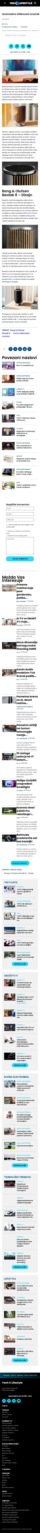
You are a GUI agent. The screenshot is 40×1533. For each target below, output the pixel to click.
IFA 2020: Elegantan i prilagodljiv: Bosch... (25, 406)
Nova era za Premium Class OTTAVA (25, 1159)
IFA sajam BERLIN (7, 1505)
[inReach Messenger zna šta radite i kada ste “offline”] (9, 1013)
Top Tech (5, 1417)
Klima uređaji (6, 1451)
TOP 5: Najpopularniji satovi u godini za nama (25, 891)
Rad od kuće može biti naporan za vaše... (25, 1228)
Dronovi (4, 1435)
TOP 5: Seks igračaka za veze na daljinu (25, 944)
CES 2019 (19, 456)
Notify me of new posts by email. (18, 536)
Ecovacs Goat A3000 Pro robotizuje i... (26, 811)
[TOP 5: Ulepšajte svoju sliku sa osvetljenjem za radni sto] (9, 916)
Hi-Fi (18, 652)
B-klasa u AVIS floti (24, 1339)
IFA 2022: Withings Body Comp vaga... (24, 473)
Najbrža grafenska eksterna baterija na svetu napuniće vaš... (25, 1215)
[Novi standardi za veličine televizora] (8, 446)
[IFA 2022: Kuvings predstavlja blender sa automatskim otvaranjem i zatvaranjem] (9, 1114)
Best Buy (5, 1412)
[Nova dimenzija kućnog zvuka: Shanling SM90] (9, 645)
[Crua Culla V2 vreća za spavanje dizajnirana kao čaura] (9, 1285)
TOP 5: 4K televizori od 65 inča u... (24, 905)
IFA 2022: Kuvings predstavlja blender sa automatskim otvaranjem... (25, 1118)
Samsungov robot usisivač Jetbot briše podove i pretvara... (25, 1133)
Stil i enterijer (22, 738)
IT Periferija (5, 1437)
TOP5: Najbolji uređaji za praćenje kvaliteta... (25, 393)
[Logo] (21, 3)
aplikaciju (32, 142)
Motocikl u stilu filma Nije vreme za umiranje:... (25, 1353)
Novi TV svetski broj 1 (25, 365)
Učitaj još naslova (19, 863)
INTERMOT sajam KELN (9, 1515)
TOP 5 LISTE (10, 882)
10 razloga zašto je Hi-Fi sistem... (25, 756)
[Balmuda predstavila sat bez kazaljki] (9, 838)
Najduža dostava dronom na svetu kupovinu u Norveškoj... (24, 1259)
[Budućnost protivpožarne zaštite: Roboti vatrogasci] (9, 1184)
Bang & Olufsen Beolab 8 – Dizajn (19, 873)
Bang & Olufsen (17, 330)
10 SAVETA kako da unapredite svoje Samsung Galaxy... (24, 985)
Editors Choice (7, 1414)
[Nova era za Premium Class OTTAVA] (9, 1158)
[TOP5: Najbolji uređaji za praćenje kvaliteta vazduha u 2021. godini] (8, 392)
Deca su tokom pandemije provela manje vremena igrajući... (24, 1242)
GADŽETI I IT (11, 975)
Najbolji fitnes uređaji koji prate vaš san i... (25, 931)
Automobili (21, 1297)
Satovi (4, 1483)
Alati (18, 482)
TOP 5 (18, 415)
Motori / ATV (6, 1478)
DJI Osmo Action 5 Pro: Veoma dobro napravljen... (24, 1058)
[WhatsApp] (20, 349)
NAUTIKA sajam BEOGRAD (10, 1517)
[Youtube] (28, 46)
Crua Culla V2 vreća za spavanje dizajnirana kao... (25, 1288)
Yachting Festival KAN (9, 1520)
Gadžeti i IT (20, 389)
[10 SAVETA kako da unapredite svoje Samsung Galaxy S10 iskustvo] (9, 982)
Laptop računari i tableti (10, 1430)
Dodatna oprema (8, 1440)
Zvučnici (24, 27)
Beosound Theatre (30, 213)
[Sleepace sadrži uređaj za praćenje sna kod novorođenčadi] (8, 459)
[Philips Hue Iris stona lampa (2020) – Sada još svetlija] (8, 379)
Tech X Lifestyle (12, 1382)
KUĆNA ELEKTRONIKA (16, 1077)
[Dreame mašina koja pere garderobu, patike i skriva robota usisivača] (9, 588)
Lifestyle (20, 887)
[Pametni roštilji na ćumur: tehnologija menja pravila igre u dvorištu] (9, 728)
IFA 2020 (19, 402)
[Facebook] (11, 46)
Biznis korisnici (6, 1496)
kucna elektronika (21, 333)
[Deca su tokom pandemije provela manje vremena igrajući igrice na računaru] (9, 1239)
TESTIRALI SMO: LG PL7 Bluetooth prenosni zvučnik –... (25, 999)
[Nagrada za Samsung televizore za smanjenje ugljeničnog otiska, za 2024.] (8, 432)
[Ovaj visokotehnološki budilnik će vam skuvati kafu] (9, 1100)
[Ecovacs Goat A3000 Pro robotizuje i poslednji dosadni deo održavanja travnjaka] (9, 811)
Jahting (4, 1480)
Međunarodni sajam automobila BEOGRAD (15, 1510)
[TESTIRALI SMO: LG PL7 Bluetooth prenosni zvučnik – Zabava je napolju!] (9, 997)
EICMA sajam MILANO (9, 1508)
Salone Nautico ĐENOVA (10, 1522)
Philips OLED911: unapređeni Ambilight (27, 784)
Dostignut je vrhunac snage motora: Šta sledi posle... (25, 1302)
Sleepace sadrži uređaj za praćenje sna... (26, 460)
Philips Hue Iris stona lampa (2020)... (25, 379)
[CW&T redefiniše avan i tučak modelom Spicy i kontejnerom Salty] (8, 485)
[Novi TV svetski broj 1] (8, 366)
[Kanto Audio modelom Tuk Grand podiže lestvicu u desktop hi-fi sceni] (9, 672)
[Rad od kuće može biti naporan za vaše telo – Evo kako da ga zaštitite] (9, 1227)
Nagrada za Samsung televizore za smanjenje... (25, 433)
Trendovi (20, 1181)
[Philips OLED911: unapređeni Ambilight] (9, 783)
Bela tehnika (21, 601)
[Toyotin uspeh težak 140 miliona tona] (9, 1314)
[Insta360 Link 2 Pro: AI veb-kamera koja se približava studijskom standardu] (9, 1027)
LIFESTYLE (10, 1278)
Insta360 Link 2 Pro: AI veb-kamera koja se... (25, 1028)
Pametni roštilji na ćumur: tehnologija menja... (27, 730)
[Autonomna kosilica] (9, 1145)
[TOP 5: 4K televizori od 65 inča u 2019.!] (9, 903)
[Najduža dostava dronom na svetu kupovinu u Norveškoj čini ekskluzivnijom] (9, 1256)
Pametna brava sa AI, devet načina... (27, 700)
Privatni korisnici (7, 1494)
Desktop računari (8, 1433)
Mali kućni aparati (8, 1453)
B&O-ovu (12, 279)
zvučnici (6, 336)
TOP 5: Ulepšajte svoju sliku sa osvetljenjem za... (25, 918)
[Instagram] (17, 46)
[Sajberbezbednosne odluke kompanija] (9, 1200)
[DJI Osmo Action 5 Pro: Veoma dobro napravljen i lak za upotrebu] (9, 1056)
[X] (23, 46)
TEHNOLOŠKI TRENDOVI (17, 1177)
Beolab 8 (6, 333)
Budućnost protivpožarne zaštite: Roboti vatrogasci (22, 1187)
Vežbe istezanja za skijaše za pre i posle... (25, 1328)
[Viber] (29, 349)
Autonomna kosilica (25, 1146)
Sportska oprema (23, 1283)
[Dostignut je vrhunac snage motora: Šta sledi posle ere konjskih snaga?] (9, 1300)
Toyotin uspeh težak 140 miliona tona (25, 1315)
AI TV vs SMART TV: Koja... (26, 620)
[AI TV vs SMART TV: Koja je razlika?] (9, 621)
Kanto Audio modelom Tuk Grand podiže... (27, 673)
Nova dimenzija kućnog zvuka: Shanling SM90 (27, 646)
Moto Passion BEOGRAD (10, 1512)
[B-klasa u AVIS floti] (9, 1339)
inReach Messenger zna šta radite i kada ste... (25, 1015)
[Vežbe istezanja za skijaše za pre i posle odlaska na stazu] (9, 1326)
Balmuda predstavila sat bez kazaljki (27, 838)
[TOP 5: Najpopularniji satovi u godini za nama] (9, 889)
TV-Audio (19, 428)
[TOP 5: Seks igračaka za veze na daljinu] (9, 942)
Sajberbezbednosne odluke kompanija (25, 1201)
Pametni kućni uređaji (25, 706)
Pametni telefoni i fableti (10, 1425)
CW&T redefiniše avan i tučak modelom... (26, 486)
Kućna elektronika (9, 27)
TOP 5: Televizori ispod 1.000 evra (25, 419)
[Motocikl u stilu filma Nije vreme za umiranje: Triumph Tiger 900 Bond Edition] (9, 1351)
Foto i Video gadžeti (8, 1428)
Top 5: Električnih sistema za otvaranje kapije (25, 957)
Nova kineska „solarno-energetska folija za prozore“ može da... (25, 1087)
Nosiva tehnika (22, 1210)
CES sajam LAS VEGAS (9, 1503)
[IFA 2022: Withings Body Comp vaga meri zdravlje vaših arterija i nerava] (8, 472)
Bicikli (4, 1485)
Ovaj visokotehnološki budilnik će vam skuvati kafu (25, 1102)
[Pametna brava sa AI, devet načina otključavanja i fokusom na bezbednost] (9, 700)
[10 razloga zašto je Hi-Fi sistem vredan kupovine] (9, 756)
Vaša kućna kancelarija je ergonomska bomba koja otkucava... (25, 1043)
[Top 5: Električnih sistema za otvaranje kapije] (9, 955)
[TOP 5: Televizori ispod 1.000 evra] (8, 418)
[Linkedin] (25, 349)
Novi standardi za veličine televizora (24, 447)
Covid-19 (20, 1037)
